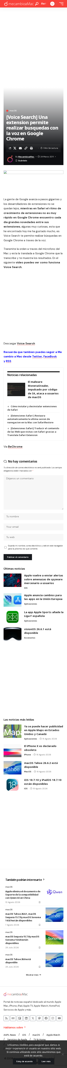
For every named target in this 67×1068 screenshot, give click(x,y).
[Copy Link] (25, 148)
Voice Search (26, 343)
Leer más (46, 1061)
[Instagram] (53, 1018)
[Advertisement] (33, 42)
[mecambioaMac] (19, 3)
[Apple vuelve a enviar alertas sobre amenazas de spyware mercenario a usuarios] (12, 580)
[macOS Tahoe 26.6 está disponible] (54, 960)
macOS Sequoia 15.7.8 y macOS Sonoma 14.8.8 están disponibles (22, 940)
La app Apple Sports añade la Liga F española (43, 614)
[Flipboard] (20, 1018)
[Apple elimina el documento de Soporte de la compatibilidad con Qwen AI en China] (54, 892)
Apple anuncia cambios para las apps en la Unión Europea (43, 597)
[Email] (20, 148)
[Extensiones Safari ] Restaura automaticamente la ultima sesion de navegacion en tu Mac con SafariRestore (30, 419)
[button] (36, 4)
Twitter (37, 356)
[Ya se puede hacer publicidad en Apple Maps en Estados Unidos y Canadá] (12, 731)
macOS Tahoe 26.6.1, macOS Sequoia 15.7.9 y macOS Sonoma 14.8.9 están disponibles (23, 917)
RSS (8, 361)
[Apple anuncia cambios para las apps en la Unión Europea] (12, 600)
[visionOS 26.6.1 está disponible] (12, 634)
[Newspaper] (13, 1018)
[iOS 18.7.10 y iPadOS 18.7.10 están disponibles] (12, 784)
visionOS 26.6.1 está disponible (37, 631)
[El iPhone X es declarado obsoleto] (12, 751)
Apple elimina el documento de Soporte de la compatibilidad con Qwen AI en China (22, 894)
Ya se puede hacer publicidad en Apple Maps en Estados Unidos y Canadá (43, 730)
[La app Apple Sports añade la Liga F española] (12, 617)
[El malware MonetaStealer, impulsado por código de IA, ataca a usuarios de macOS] (16, 389)
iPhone (27, 754)
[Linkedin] (26, 1018)
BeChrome (15, 446)
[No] (62, 1054)
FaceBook (50, 356)
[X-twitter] (33, 1018)
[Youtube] (59, 1018)
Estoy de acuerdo (24, 1061)
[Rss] (6, 1018)
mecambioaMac (26, 156)
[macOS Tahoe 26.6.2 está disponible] (12, 767)
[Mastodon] (39, 1018)
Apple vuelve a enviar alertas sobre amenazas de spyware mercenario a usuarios (43, 579)
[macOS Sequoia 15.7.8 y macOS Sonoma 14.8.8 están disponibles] (54, 937)
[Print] (31, 148)
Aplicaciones (30, 604)
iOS (26, 588)
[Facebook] (46, 1018)
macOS (12, 111)
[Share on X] (14, 148)
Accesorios (29, 638)
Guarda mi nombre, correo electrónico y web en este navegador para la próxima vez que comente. (35, 547)
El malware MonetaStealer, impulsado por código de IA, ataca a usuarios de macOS (43, 389)
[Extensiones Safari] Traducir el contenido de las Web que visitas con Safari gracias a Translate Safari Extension (33, 432)
